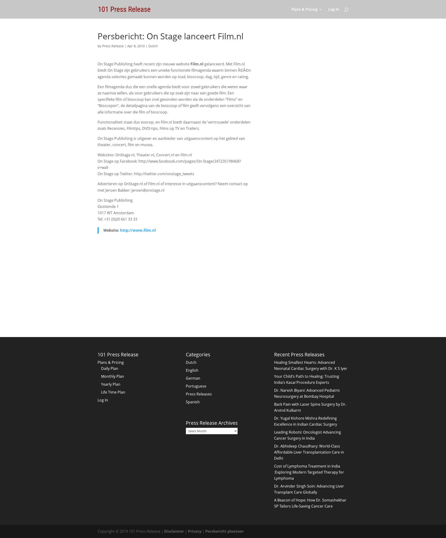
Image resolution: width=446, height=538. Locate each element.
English (192, 370)
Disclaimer (174, 531)
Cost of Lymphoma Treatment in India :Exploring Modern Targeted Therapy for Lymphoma (309, 472)
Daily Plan (109, 368)
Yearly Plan (110, 384)
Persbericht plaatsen (224, 531)
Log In (333, 10)
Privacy (194, 531)
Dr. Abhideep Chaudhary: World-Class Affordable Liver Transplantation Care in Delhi (309, 452)
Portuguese (196, 386)
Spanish (193, 401)
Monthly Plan (112, 376)
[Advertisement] (174, 279)
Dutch (153, 46)
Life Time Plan (113, 392)
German (193, 378)
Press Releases (199, 394)
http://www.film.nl (138, 230)
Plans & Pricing (304, 10)
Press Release (113, 46)
